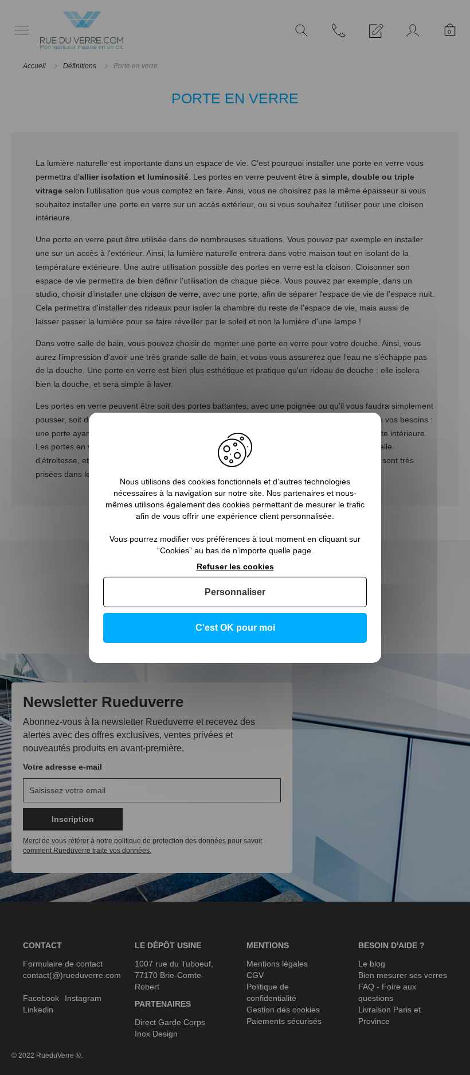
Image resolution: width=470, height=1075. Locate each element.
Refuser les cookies (235, 566)
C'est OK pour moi (235, 627)
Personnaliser (235, 592)
